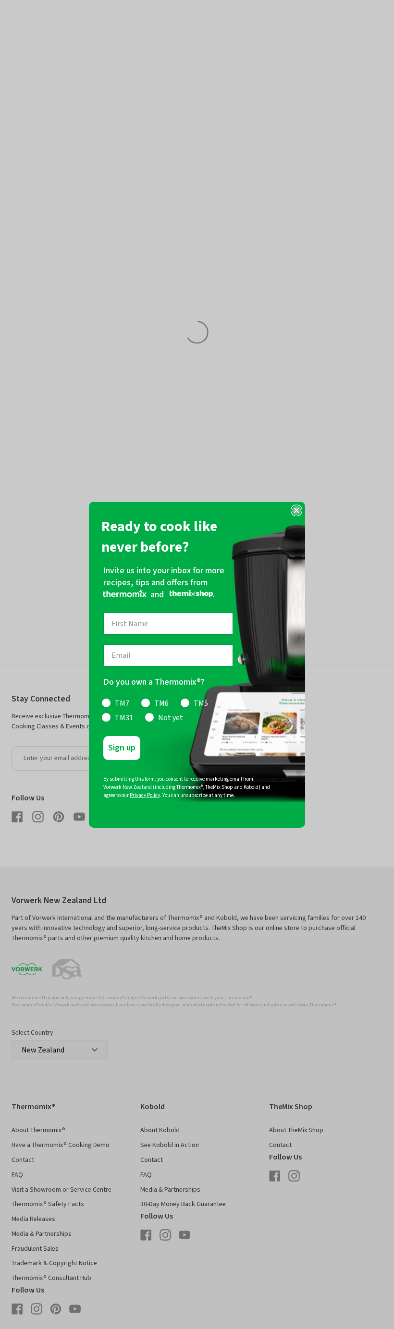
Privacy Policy (145, 795)
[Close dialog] (296, 510)
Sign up (121, 748)
